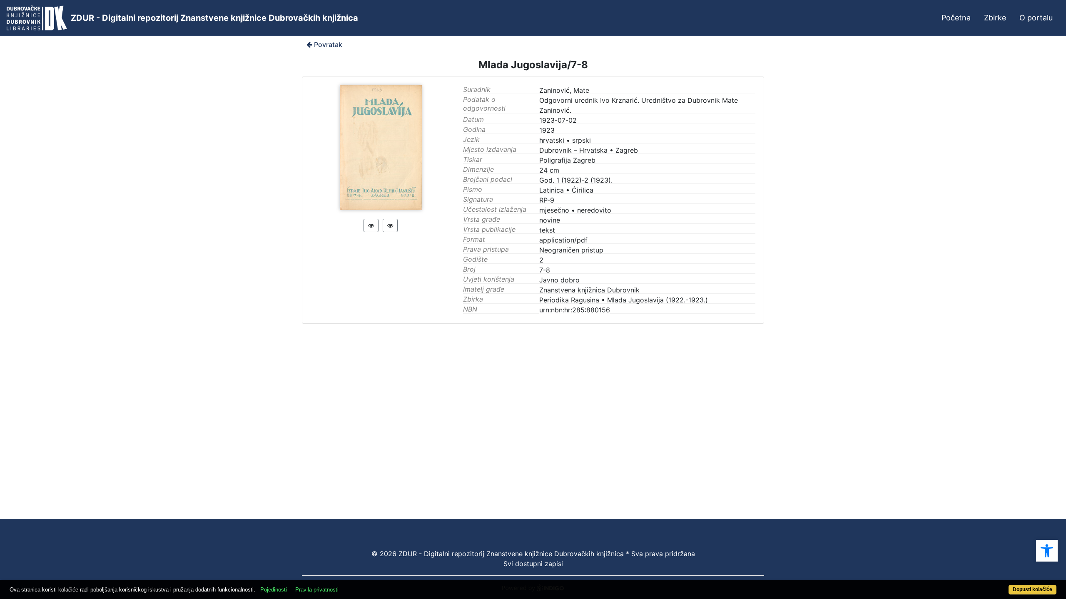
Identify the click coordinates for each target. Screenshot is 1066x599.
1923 (547, 130)
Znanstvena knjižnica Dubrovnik (589, 290)
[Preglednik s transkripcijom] (390, 225)
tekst (547, 230)
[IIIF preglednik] (371, 225)
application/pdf (563, 240)
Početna (956, 17)
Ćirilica (582, 190)
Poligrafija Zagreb (567, 160)
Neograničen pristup (571, 250)
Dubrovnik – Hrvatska (573, 150)
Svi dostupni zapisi (533, 563)
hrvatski (551, 140)
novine (549, 220)
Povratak (328, 44)
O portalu (1036, 17)
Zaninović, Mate (564, 90)
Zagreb (626, 150)
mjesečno (554, 210)
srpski (581, 140)
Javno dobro (559, 280)
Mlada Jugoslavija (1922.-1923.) (657, 300)
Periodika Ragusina (569, 300)
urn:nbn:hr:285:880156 (574, 310)
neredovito (594, 210)
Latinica (551, 190)
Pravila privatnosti (317, 590)
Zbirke (995, 17)
